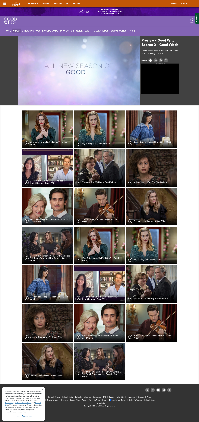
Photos (64, 31)
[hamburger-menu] (4, 3)
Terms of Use (86, 400)
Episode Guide (50, 31)
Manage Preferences (23, 416)
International (131, 397)
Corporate (141, 397)
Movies (45, 4)
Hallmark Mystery (54, 397)
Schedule (33, 4)
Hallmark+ (78, 397)
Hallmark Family (67, 397)
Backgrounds (118, 31)
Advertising (120, 397)
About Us (87, 397)
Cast (87, 31)
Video (16, 31)
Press (149, 397)
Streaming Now (31, 31)
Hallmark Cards (149, 400)
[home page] (16, 4)
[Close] (42, 389)
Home (8, 31)
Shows (76, 4)
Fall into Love (61, 4)
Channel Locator (178, 4)
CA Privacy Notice (100, 400)
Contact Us (97, 397)
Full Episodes (100, 31)
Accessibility (101, 403)
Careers (111, 397)
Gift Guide (77, 31)
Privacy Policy (75, 400)
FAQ (104, 397)
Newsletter (64, 400)
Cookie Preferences (135, 400)
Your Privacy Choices (119, 400)
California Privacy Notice (23, 403)
